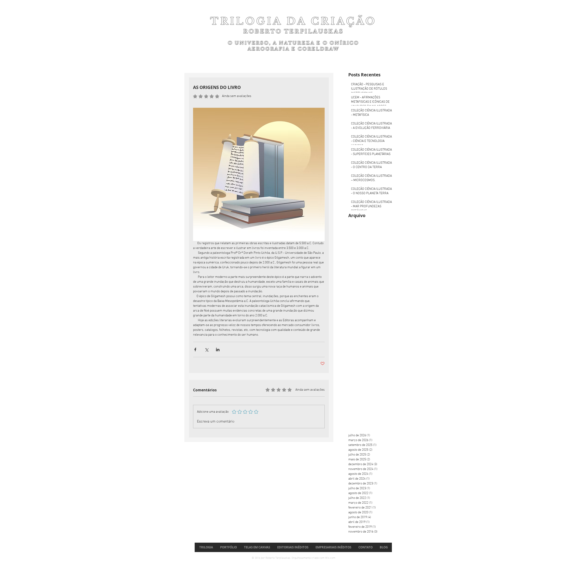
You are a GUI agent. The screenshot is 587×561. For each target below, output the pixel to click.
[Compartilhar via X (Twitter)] (206, 349)
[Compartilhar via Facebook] (195, 349)
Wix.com (330, 558)
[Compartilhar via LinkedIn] (218, 349)
